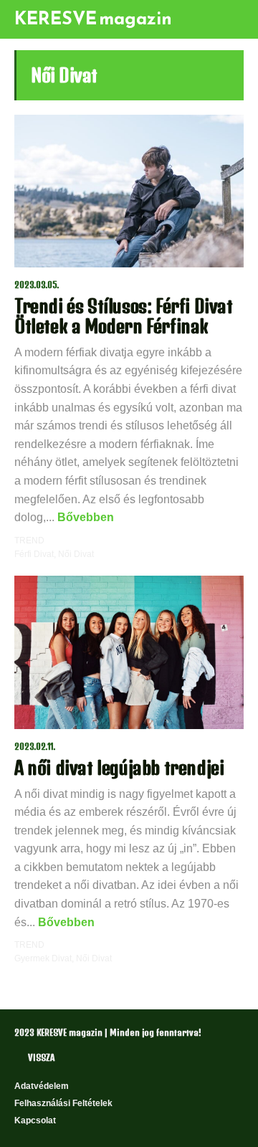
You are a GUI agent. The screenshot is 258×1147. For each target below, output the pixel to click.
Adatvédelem (41, 1086)
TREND (29, 541)
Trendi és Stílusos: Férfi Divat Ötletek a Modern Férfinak (123, 316)
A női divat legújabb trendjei (119, 767)
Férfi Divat (34, 554)
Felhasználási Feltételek (63, 1103)
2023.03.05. (36, 285)
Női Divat (76, 554)
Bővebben (84, 517)
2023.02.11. (35, 746)
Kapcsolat (35, 1120)
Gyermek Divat (43, 958)
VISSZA (41, 1057)
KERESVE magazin (93, 18)
